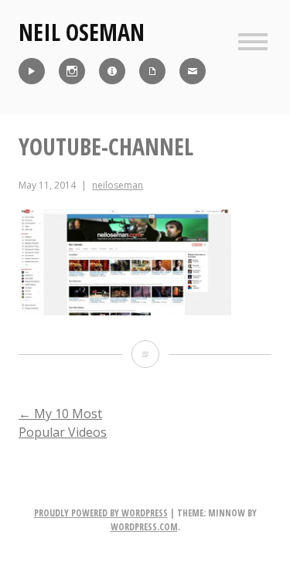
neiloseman (117, 185)
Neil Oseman (82, 32)
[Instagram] (71, 71)
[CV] (152, 71)
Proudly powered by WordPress (101, 512)
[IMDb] (112, 71)
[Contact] (192, 71)
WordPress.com (144, 526)
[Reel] (31, 71)
